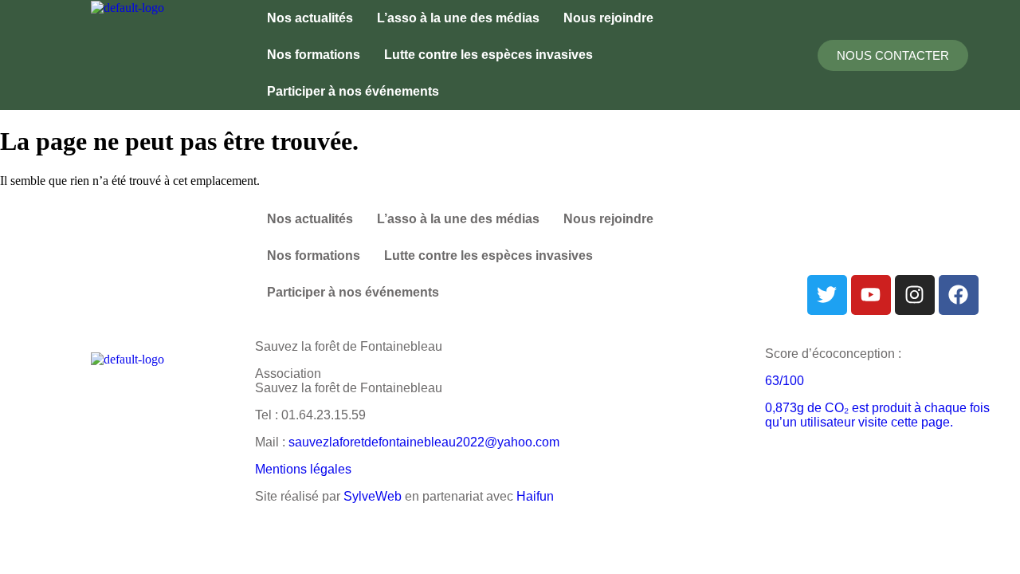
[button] (357, 91)
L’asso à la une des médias (458, 18)
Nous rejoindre (608, 18)
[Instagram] (915, 295)
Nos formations (313, 54)
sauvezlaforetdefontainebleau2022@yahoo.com (423, 442)
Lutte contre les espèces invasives (488, 54)
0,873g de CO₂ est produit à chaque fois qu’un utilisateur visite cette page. (877, 415)
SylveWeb (372, 496)
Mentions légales (303, 469)
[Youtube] (871, 295)
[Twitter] (827, 295)
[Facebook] (959, 295)
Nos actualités (310, 18)
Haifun (535, 496)
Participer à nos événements (353, 91)
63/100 (784, 380)
